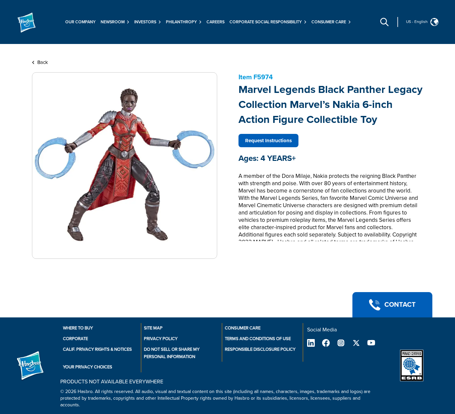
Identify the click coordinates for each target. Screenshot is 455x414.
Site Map (153, 328)
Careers (216, 22)
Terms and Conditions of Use (258, 338)
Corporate (75, 338)
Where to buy (78, 328)
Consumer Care (242, 328)
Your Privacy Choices (87, 367)
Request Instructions (268, 141)
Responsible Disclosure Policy (260, 349)
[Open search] (384, 22)
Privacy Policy (161, 338)
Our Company (80, 22)
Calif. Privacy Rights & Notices (97, 349)
